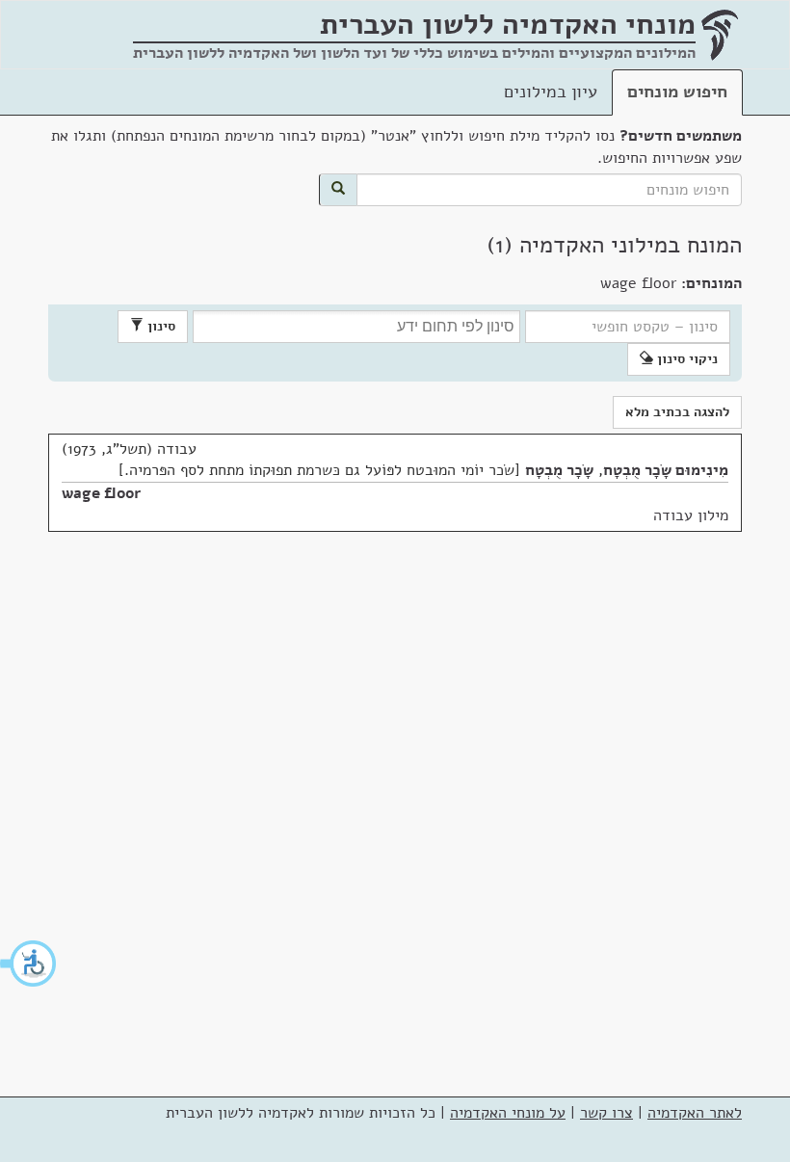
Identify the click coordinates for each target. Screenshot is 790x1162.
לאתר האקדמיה (694, 1112)
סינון (159, 326)
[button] (29, 963)
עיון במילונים (550, 91)
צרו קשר (606, 1112)
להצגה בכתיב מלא (677, 412)
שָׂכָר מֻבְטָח (559, 470)
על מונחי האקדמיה (508, 1112)
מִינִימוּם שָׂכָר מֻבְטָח (665, 470)
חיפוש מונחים (677, 91)
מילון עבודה (690, 515)
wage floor (101, 493)
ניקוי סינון (685, 359)
